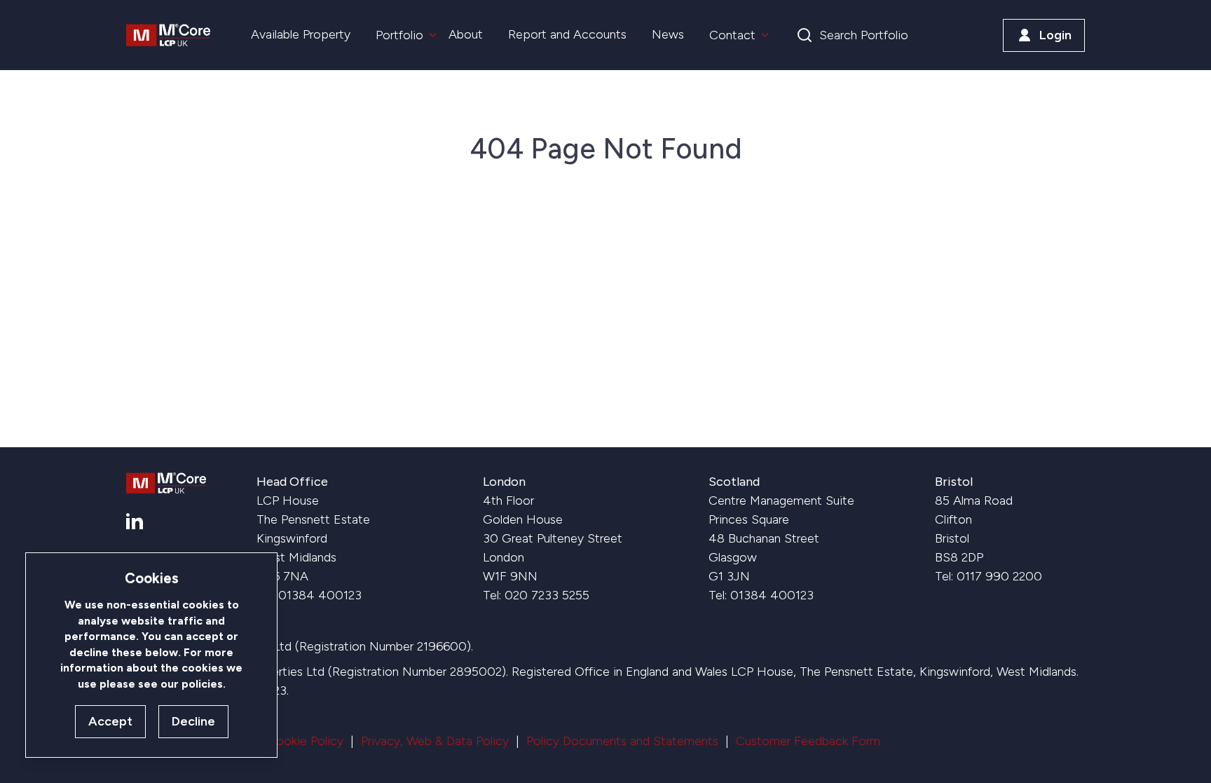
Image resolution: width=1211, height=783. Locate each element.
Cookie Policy (305, 741)
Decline (193, 721)
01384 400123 (320, 595)
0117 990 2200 (999, 576)
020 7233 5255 (547, 595)
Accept (110, 721)
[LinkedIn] (134, 521)
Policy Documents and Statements (622, 741)
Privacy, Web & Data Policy (435, 741)
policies (202, 683)
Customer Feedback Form (808, 741)
